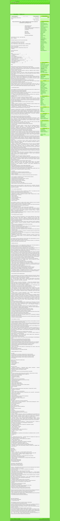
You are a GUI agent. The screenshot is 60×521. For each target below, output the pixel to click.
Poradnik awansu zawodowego (45, 64)
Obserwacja (42, 99)
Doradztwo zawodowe (44, 84)
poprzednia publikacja (14, 16)
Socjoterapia (42, 49)
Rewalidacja (42, 48)
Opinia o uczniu (43, 89)
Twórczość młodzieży (43, 126)
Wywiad (42, 100)
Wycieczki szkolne (43, 117)
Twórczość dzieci (43, 125)
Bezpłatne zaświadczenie (44, 131)
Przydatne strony (43, 63)
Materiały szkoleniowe (44, 87)
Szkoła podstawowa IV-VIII (44, 24)
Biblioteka (42, 33)
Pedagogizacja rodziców (44, 90)
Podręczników (42, 111)
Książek (42, 110)
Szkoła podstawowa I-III (44, 23)
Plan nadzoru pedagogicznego (45, 78)
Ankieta (42, 98)
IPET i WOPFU (43, 86)
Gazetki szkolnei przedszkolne (43, 116)
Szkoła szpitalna (43, 32)
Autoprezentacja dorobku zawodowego (44, 68)
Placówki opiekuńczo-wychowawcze (44, 39)
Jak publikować (43, 129)
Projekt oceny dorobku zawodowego (44, 71)
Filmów (42, 109)
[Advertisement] (17, 31)
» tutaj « (47, 0)
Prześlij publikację (43, 130)
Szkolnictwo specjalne (44, 30)
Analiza (42, 101)
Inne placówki (42, 40)
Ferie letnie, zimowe (43, 114)
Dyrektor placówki (43, 85)
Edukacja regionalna (43, 41)
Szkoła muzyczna (43, 31)
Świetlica (42, 34)
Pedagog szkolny (43, 35)
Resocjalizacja (42, 47)
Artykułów (42, 108)
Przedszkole (42, 22)
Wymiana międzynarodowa (44, 118)
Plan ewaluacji (43, 97)
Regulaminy (42, 77)
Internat (42, 36)
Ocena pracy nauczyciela (44, 88)
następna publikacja (36, 16)
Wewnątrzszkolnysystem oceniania (43, 76)
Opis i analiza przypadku (44, 72)
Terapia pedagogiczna (44, 50)
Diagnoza (42, 102)
